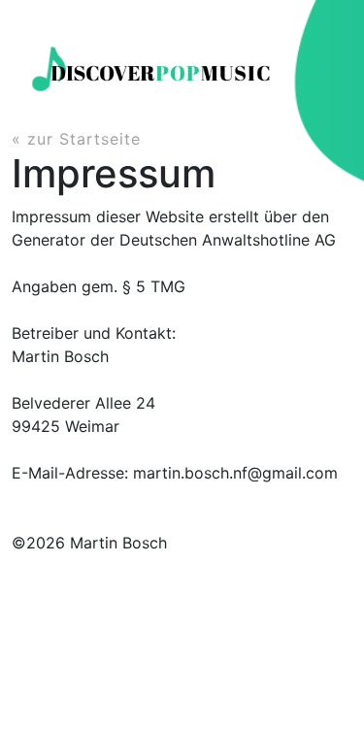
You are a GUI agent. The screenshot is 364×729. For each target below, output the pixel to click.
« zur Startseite (76, 139)
